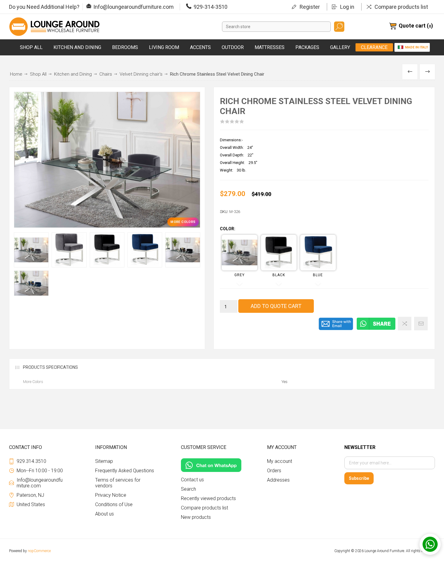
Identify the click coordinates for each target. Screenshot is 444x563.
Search (339, 26)
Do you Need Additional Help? (44, 7)
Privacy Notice (110, 495)
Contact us (192, 480)
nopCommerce (39, 551)
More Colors (182, 222)
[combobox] (276, 26)
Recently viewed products (208, 498)
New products (196, 517)
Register (310, 7)
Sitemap (104, 461)
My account (279, 461)
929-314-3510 (210, 7)
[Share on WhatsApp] (376, 329)
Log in (347, 7)
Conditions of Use (114, 504)
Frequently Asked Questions (124, 470)
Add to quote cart (276, 306)
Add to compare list (404, 323)
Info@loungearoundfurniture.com (133, 7)
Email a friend (421, 323)
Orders (274, 470)
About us (104, 514)
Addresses (278, 480)
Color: (227, 229)
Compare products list (401, 7)
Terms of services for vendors (117, 483)
